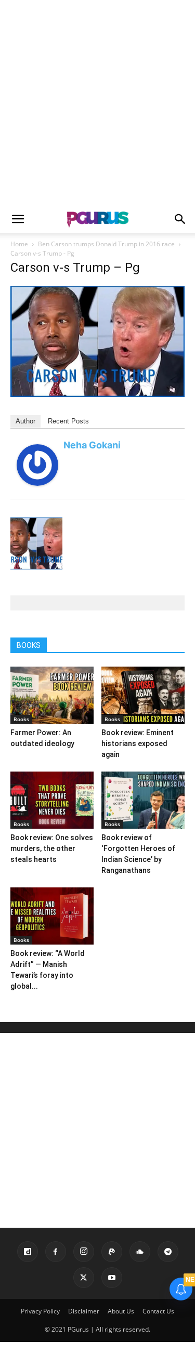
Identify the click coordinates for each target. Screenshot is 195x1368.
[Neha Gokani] (37, 483)
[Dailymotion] (27, 1251)
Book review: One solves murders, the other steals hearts (51, 848)
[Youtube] (111, 1277)
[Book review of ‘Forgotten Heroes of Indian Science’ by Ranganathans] (143, 800)
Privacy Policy (40, 1311)
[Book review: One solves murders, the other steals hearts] (52, 800)
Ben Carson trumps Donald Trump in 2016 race (106, 244)
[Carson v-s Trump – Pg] (97, 394)
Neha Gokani (92, 445)
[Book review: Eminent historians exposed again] (143, 695)
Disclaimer (83, 1311)
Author (25, 421)
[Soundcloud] (139, 1251)
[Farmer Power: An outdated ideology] (52, 695)
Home (19, 244)
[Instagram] (83, 1251)
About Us (121, 1311)
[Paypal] (111, 1251)
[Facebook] (55, 1251)
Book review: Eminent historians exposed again (137, 743)
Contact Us (158, 1311)
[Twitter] (83, 1277)
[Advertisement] (97, 102)
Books (21, 719)
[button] (17, 219)
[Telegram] (168, 1251)
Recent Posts (68, 421)
